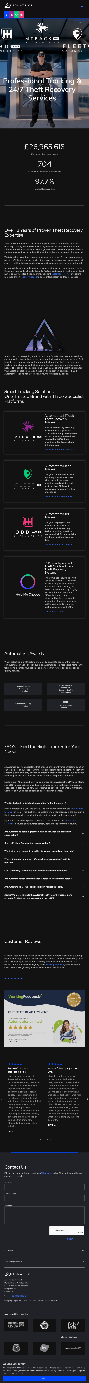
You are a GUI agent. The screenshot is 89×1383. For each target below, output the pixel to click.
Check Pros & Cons (54, 611)
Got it (44, 1378)
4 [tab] (47, 1139)
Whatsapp (46, 1173)
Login (81, 22)
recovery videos (29, 277)
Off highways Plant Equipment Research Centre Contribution (66, 688)
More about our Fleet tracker (58, 496)
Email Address (10, 1194)
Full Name (8, 1182)
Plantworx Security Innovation (23, 705)
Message (8, 1205)
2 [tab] (40, 1139)
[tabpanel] (24, 1099)
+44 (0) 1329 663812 (17, 1296)
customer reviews (60, 274)
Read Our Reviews (13, 978)
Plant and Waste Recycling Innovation (23, 688)
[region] (44, 1371)
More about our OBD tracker (58, 544)
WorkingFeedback (55, 964)
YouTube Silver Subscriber (65, 706)
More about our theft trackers (59, 449)
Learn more (19, 1373)
